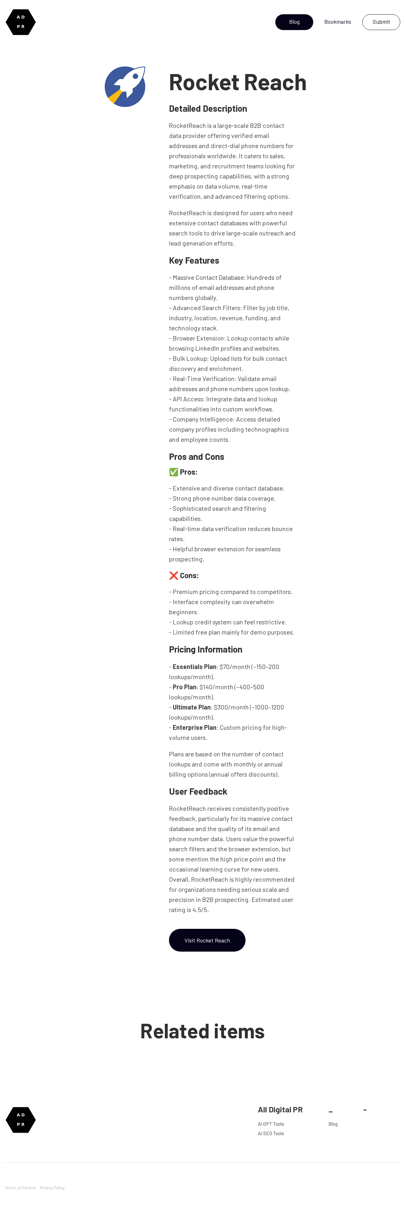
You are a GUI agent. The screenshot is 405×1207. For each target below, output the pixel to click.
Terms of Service (20, 1187)
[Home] (22, 22)
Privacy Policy (52, 1187)
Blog (333, 1124)
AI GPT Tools (271, 1124)
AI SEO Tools (271, 1133)
